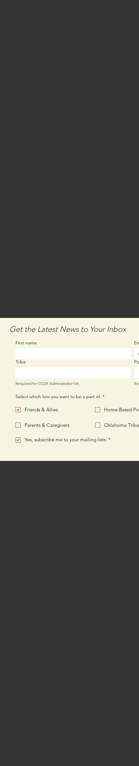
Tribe (21, 362)
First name (26, 343)
